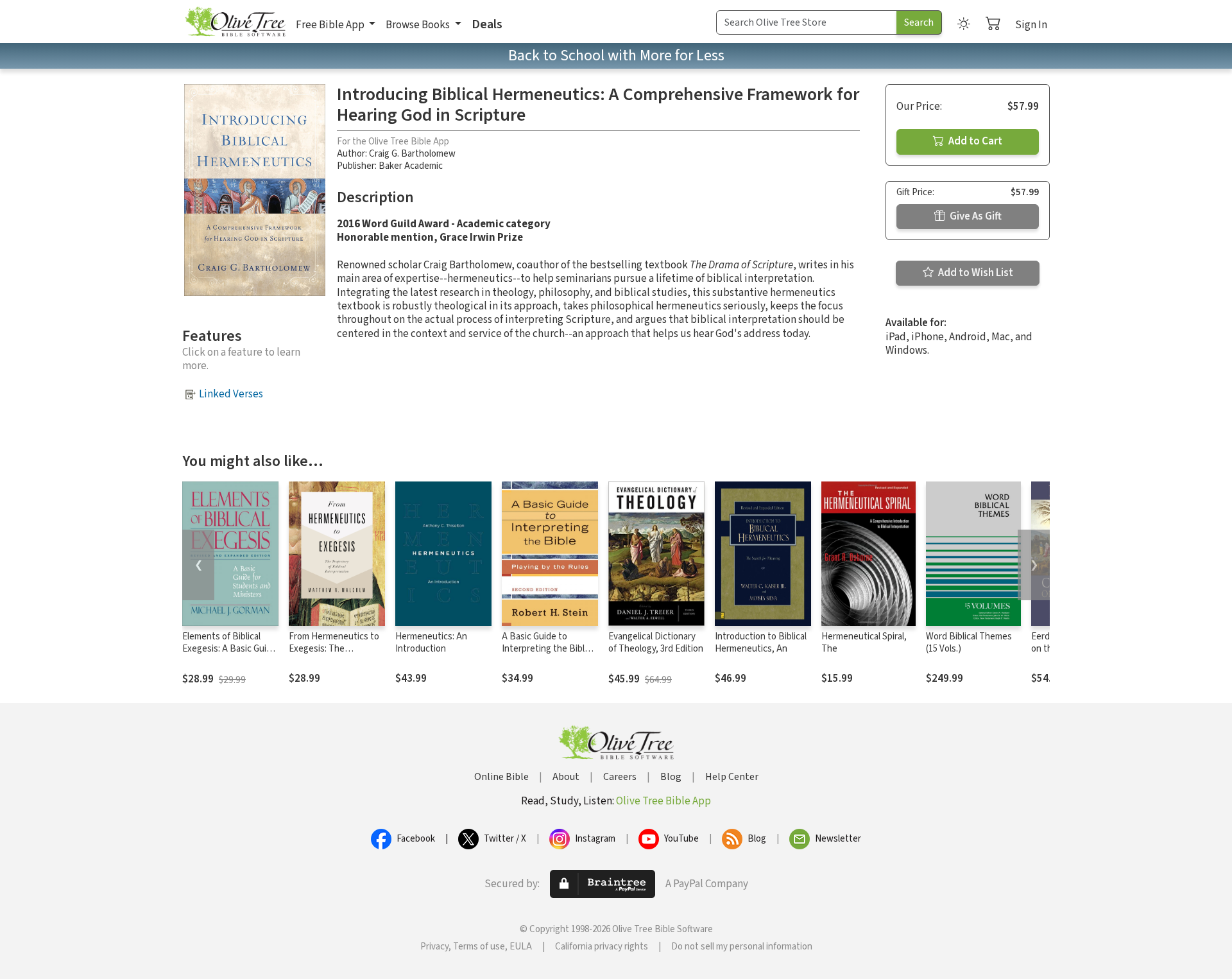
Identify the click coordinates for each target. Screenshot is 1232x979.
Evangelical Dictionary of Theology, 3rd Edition (655, 642)
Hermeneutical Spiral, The (864, 642)
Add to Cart (974, 141)
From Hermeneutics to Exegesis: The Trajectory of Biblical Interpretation (334, 655)
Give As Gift (975, 216)
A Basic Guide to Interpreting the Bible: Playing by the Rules (547, 649)
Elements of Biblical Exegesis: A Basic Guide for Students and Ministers (229, 655)
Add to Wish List (974, 273)
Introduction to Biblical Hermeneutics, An (761, 642)
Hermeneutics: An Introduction (431, 642)
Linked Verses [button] (231, 394)
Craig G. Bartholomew (412, 153)
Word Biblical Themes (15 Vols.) (969, 642)
